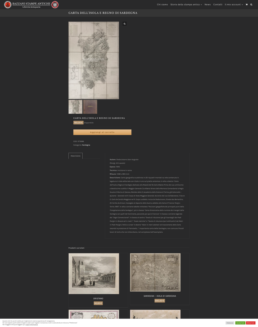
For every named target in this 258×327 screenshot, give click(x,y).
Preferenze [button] (230, 323)
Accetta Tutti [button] (240, 323)
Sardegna (86, 145)
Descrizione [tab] (75, 156)
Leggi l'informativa (31, 324)
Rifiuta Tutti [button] (250, 323)
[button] (251, 4)
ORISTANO (98, 298)
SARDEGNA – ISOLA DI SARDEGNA (160, 296)
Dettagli (104, 274)
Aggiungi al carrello (102, 132)
